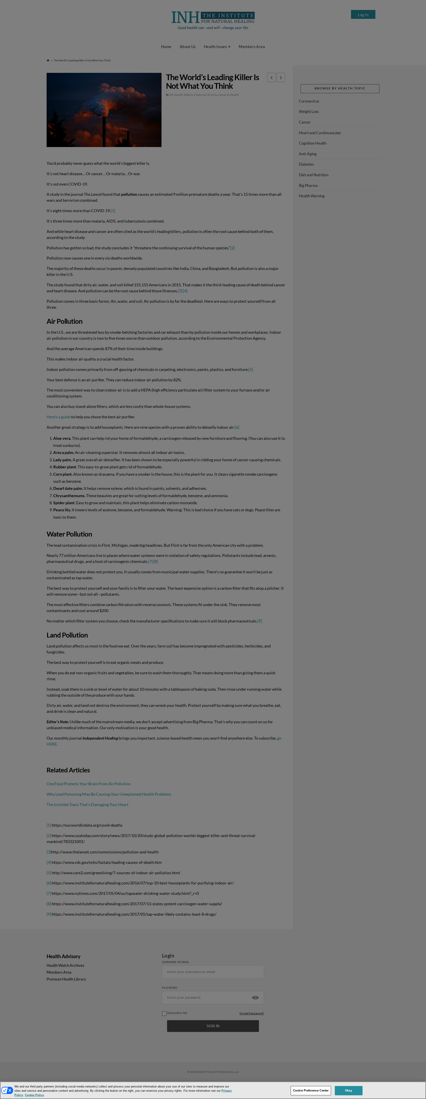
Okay (348, 1090)
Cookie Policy (34, 1095)
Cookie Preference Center (311, 1090)
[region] (213, 1090)
